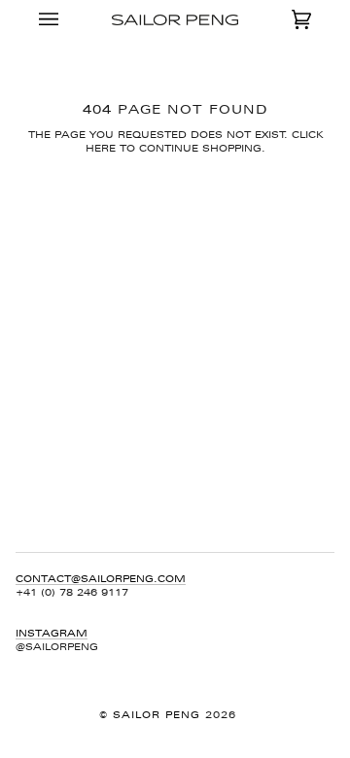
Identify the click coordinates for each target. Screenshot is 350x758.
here (101, 148)
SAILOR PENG (159, 714)
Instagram (52, 633)
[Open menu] (68, 20)
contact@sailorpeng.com (101, 578)
